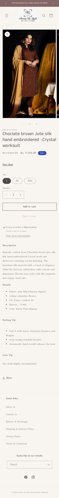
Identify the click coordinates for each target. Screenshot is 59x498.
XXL (30, 181)
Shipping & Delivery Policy (20, 429)
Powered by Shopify (39, 492)
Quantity (7, 188)
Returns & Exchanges (17, 422)
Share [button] (9, 378)
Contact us (11, 414)
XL (17, 181)
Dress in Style (24, 492)
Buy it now (29, 216)
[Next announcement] (53, 3)
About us (10, 407)
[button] (6, 15)
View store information (18, 236)
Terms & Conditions (16, 444)
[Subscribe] (48, 465)
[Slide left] (22, 124)
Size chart (8, 164)
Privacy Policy (13, 437)
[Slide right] (36, 124)
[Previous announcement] (6, 3)
